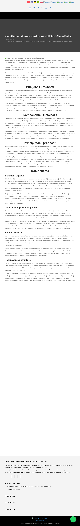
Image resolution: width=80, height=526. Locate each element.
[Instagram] (22, 476)
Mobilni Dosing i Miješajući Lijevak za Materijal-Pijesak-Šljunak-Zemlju (53, 41)
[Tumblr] (19, 476)
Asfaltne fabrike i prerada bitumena (24, 41)
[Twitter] (6, 476)
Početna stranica (9, 39)
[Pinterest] (9, 476)
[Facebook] (16, 476)
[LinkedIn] (12, 476)
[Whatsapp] (73, 519)
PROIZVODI (11, 41)
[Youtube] (25, 476)
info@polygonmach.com (13, 489)
